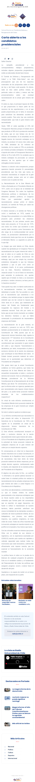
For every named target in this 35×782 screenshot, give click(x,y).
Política (10, 750)
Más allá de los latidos (21, 723)
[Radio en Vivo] (16, 25)
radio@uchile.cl (17, 634)
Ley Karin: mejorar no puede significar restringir (20, 699)
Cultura (10, 752)
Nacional (11, 747)
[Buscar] (24, 25)
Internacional (12, 758)
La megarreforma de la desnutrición (21, 690)
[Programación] (20, 25)
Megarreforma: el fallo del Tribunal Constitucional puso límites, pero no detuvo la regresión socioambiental (21, 712)
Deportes (11, 755)
